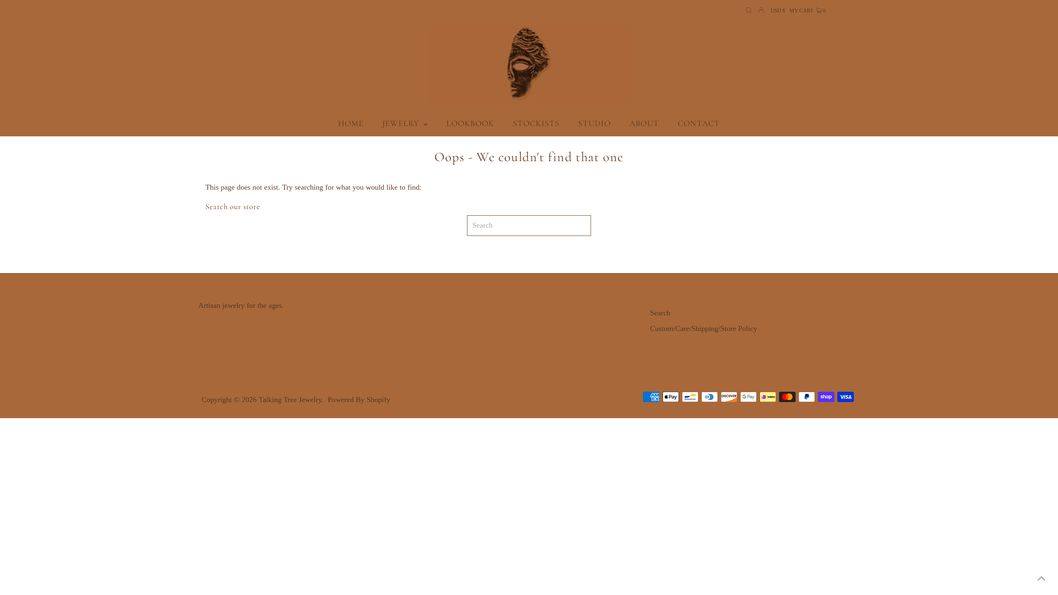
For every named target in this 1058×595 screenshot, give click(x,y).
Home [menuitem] (351, 124)
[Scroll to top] (1041, 578)
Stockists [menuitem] (536, 124)
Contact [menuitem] (699, 124)
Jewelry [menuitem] (402, 124)
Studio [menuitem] (594, 124)
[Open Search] (748, 11)
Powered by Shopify (359, 399)
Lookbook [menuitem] (470, 124)
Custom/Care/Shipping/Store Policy (703, 328)
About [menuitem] (644, 124)
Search (660, 313)
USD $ (778, 10)
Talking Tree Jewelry (290, 399)
